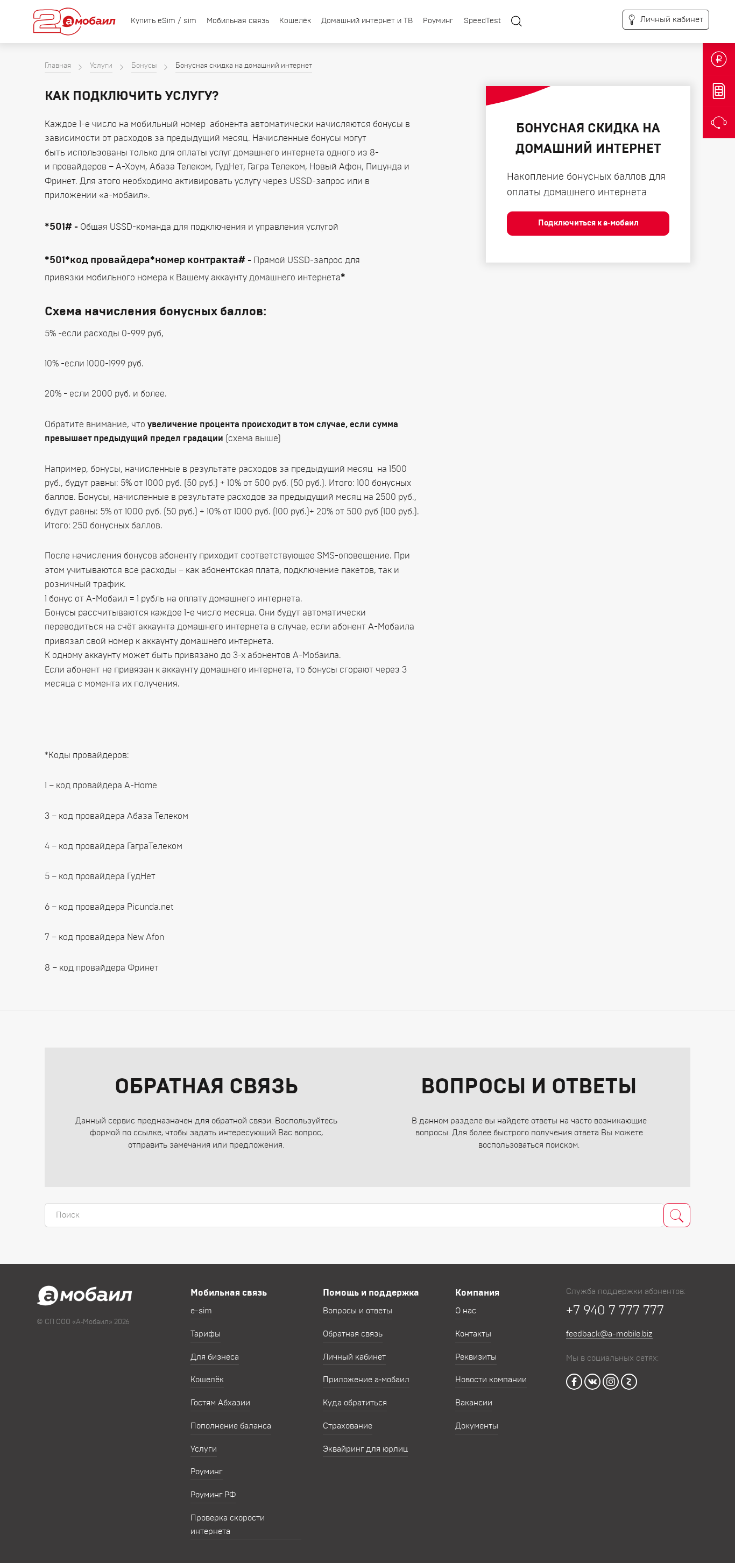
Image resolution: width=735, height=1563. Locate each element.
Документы (476, 1426)
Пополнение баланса (230, 1426)
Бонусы (144, 65)
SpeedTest (482, 21)
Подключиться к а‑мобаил (588, 223)
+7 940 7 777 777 (615, 1310)
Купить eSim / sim (163, 21)
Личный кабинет (354, 1357)
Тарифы (205, 1334)
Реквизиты (476, 1357)
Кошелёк (295, 21)
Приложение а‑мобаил (366, 1380)
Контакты (473, 1334)
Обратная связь (353, 1334)
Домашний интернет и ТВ (367, 21)
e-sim (201, 1311)
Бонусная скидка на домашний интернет (243, 65)
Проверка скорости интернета (227, 1525)
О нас (465, 1311)
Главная (58, 65)
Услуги (101, 65)
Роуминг (438, 21)
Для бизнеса (214, 1357)
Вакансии (473, 1403)
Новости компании (491, 1380)
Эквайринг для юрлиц (365, 1449)
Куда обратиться (355, 1403)
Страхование (347, 1426)
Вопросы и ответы (357, 1311)
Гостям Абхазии (220, 1403)
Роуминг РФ (213, 1495)
